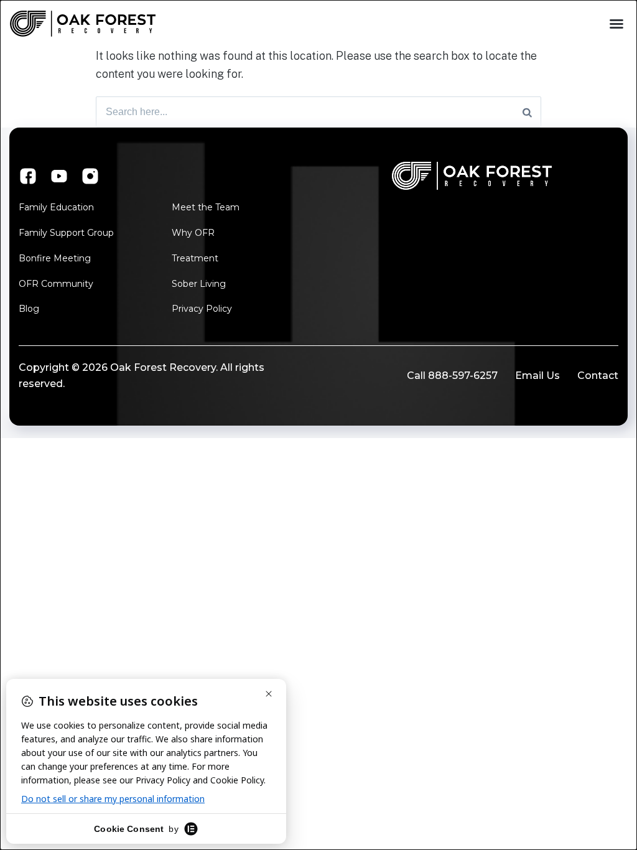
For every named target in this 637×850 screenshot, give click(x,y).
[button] (616, 23)
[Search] (527, 112)
